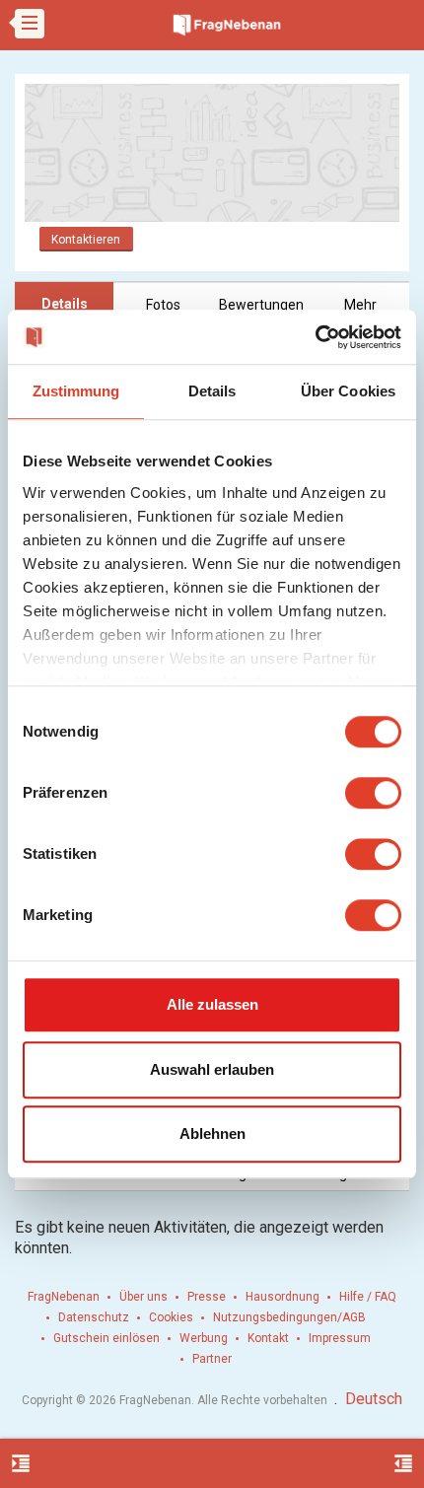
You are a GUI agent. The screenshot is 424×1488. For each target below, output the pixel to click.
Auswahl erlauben (212, 1069)
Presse (206, 1297)
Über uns (143, 1297)
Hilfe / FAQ (367, 1297)
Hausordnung (282, 1297)
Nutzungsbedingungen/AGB (289, 1317)
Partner (212, 1359)
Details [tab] (212, 391)
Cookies (171, 1317)
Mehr (360, 305)
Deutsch (373, 1398)
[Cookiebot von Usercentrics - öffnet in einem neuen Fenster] (315, 337)
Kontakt (268, 1338)
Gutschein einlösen (106, 1338)
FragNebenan (64, 1297)
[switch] (373, 793)
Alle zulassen (212, 1004)
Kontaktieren (85, 240)
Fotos (163, 305)
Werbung (203, 1338)
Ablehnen (212, 1133)
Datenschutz (93, 1317)
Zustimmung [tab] (76, 391)
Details (64, 304)
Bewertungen (261, 305)
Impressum (340, 1338)
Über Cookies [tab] (348, 391)
